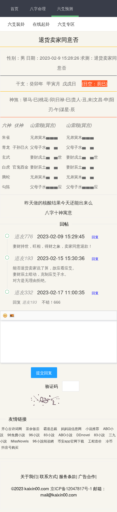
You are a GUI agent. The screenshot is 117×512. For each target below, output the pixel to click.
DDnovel (83, 434)
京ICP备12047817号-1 (71, 488)
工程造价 (95, 440)
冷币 (109, 440)
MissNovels (20, 440)
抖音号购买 (9, 447)
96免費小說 (16, 434)
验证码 (51, 386)
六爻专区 (66, 24)
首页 (14, 8)
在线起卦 (41, 24)
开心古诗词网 (11, 428)
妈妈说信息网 (71, 428)
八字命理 (38, 8)
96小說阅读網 (43, 440)
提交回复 (44, 372)
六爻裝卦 (16, 24)
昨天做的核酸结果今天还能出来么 (58, 202)
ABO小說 (65, 434)
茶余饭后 (32, 428)
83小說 (49, 434)
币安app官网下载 (71, 440)
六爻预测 (65, 8)
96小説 (34, 434)
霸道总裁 (50, 428)
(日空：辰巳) (94, 83)
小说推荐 (92, 428)
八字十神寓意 (58, 212)
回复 (95, 236)
